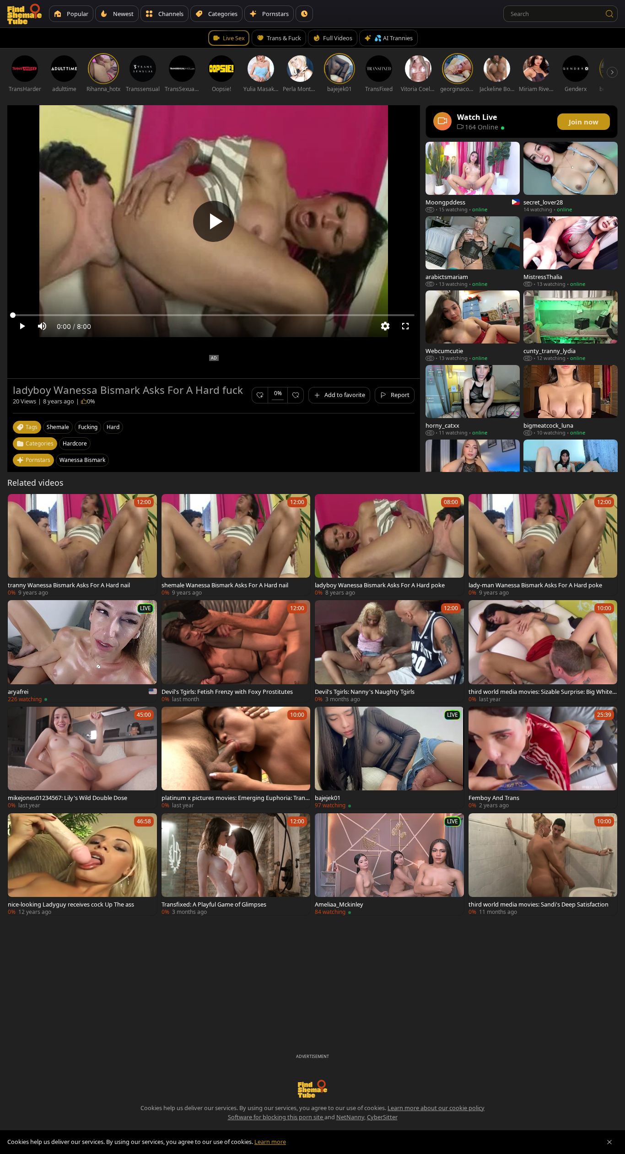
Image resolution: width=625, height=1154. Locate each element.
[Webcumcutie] (473, 325)
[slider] (214, 315)
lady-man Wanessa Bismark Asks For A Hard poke (535, 585)
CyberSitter (382, 1117)
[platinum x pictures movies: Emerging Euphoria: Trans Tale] (236, 758)
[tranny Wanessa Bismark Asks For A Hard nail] (82, 545)
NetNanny (350, 1117)
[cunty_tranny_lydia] (570, 325)
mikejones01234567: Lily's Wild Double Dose (67, 797)
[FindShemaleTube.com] (24, 13)
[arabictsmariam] (473, 251)
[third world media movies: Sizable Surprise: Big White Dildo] (543, 651)
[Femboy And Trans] (543, 758)
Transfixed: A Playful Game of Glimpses (214, 904)
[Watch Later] (304, 13)
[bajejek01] (389, 758)
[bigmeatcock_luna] (570, 400)
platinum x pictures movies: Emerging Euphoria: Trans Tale (235, 797)
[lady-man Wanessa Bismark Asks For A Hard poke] (543, 545)
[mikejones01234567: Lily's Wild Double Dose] (82, 758)
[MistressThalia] (570, 251)
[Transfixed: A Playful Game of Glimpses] (236, 864)
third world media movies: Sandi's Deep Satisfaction (539, 904)
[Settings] (385, 326)
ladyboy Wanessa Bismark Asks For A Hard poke (380, 585)
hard (113, 427)
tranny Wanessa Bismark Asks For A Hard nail (69, 585)
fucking (87, 427)
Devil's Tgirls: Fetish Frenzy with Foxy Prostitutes (227, 691)
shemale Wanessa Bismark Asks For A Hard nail (225, 585)
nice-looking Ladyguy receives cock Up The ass (71, 904)
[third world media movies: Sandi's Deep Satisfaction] (543, 864)
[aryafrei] (82, 651)
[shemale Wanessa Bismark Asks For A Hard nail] (236, 545)
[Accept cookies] (609, 1142)
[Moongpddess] (473, 177)
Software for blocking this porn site (276, 1117)
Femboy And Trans (494, 797)
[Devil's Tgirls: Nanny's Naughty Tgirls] (389, 651)
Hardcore (75, 443)
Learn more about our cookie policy (436, 1108)
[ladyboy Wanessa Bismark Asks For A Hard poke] (389, 545)
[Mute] (42, 326)
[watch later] (18, 505)
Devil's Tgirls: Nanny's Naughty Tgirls (365, 691)
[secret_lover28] (570, 177)
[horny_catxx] (473, 400)
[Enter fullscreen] (405, 326)
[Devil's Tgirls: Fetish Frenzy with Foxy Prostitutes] (236, 651)
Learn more (270, 1142)
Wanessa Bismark (82, 460)
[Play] (213, 221)
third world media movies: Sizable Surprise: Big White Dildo (540, 691)
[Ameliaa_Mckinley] (389, 864)
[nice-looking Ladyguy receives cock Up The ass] (82, 864)
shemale (58, 427)
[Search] (609, 13)
